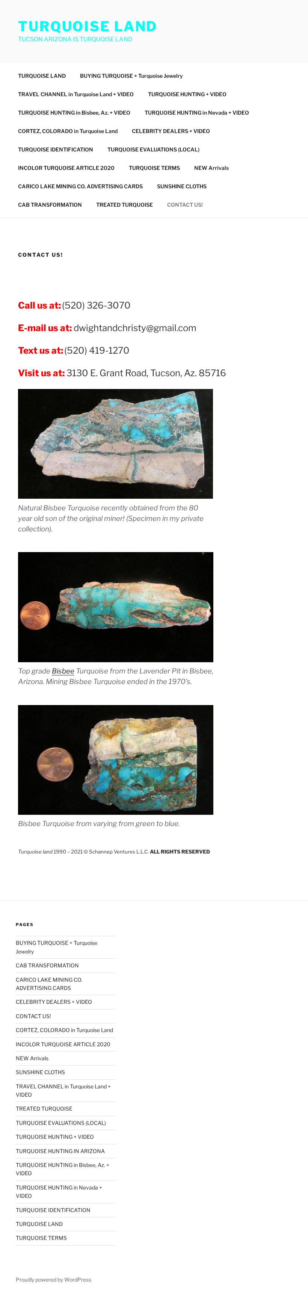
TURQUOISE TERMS (154, 168)
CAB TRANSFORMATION (50, 204)
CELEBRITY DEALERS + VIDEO (171, 131)
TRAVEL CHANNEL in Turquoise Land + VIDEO (76, 94)
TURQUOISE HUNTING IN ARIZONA (60, 1151)
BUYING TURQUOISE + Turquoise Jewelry (131, 76)
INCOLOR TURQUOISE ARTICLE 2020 (66, 168)
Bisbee (63, 671)
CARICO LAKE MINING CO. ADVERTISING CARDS (80, 186)
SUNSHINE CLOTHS (182, 186)
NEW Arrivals (211, 168)
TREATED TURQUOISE (124, 204)
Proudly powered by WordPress (53, 1279)
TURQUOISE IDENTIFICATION (55, 149)
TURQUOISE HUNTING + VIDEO (187, 94)
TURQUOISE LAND (87, 26)
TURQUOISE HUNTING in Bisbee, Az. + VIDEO (74, 112)
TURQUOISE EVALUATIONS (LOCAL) (153, 149)
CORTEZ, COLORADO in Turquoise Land (68, 131)
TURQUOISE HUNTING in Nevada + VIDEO (197, 112)
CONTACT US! (185, 204)
